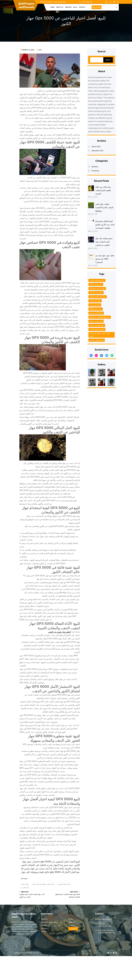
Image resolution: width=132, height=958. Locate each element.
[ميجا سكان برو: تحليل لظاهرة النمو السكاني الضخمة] (91, 188)
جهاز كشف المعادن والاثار (97, 297)
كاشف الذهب (24, 884)
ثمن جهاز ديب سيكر (96, 284)
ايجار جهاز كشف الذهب (97, 280)
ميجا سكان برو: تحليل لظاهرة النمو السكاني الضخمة (103, 190)
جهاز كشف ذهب (95, 305)
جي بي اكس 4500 (95, 309)
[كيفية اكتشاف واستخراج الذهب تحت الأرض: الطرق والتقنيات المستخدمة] (91, 223)
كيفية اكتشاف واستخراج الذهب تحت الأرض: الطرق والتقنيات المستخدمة (104, 224)
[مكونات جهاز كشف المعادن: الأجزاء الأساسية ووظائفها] (91, 205)
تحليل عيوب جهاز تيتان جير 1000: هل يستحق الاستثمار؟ (104, 258)
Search (108, 60)
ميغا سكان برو (25, 887)
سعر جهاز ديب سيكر (96, 321)
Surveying (24, 878)
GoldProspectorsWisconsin (26, 5)
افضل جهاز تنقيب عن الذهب (59, 632)
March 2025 (96, 147)
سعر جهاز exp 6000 (96, 313)
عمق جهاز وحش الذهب (97, 329)
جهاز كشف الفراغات (96, 292)
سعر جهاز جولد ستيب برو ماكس (99, 317)
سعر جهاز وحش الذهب (97, 325)
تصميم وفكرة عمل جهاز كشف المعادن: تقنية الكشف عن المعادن (104, 241)
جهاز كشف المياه (95, 301)
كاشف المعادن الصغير (64, 884)
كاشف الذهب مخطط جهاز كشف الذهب (43, 884)
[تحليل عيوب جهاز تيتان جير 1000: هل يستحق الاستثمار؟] (91, 257)
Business (95, 167)
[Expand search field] (116, 7)
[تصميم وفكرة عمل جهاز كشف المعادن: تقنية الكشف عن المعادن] (91, 240)
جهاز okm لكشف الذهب (97, 288)
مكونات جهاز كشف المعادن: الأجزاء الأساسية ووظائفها (104, 207)
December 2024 (97, 151)
